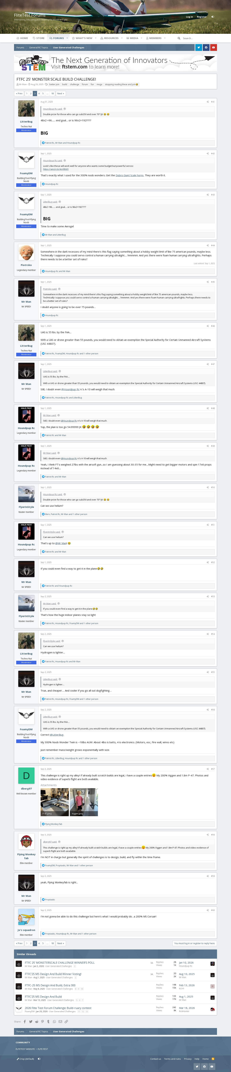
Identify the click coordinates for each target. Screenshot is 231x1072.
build (64, 84)
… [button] (47, 93)
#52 (213, 562)
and (55, 234)
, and (62, 142)
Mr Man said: (49, 415)
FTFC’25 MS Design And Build (43, 997)
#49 (213, 446)
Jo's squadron (26, 930)
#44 (213, 245)
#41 (213, 101)
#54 (213, 634)
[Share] (208, 102)
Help (197, 1058)
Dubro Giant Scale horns (130, 175)
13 (87, 1011)
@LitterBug (56, 734)
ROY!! (181, 988)
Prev (20, 93)
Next (59, 93)
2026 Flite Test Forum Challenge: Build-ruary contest (58, 1008)
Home (24, 38)
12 (83, 1011)
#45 (213, 281)
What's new (84, 38)
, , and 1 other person (71, 353)
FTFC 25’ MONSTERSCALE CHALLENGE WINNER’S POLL (60, 963)
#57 (213, 769)
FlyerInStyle (26, 507)
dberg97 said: (50, 841)
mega (99, 84)
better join (54, 84)
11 (79, 1011)
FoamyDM (26, 173)
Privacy (188, 1058)
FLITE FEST (43, 1049)
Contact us (155, 1058)
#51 (213, 524)
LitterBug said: (50, 201)
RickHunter (184, 1011)
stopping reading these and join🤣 (121, 84)
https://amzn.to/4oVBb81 (56, 169)
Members (155, 38)
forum (85, 84)
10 (82, 989)
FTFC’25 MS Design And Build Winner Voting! (53, 974)
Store (40, 38)
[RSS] (213, 1059)
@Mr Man (60, 543)
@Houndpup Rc (70, 389)
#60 (213, 910)
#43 (213, 194)
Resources (111, 38)
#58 (213, 834)
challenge (74, 84)
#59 (213, 876)
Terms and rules (172, 1058)
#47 (213, 364)
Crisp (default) (26, 1058)
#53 (213, 596)
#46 (213, 326)
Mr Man (23, 84)
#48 (213, 408)
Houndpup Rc (26, 428)
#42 (213, 153)
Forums (58, 38)
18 (52, 93)
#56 (213, 709)
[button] (67, 38)
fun (92, 84)
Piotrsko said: (50, 288)
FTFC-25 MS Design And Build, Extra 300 (50, 985)
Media (134, 38)
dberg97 (26, 788)
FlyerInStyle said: (51, 531)
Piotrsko (26, 265)
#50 (213, 487)
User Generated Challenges (58, 966)
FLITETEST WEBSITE (25, 1049)
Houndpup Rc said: (52, 108)
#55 (213, 672)
